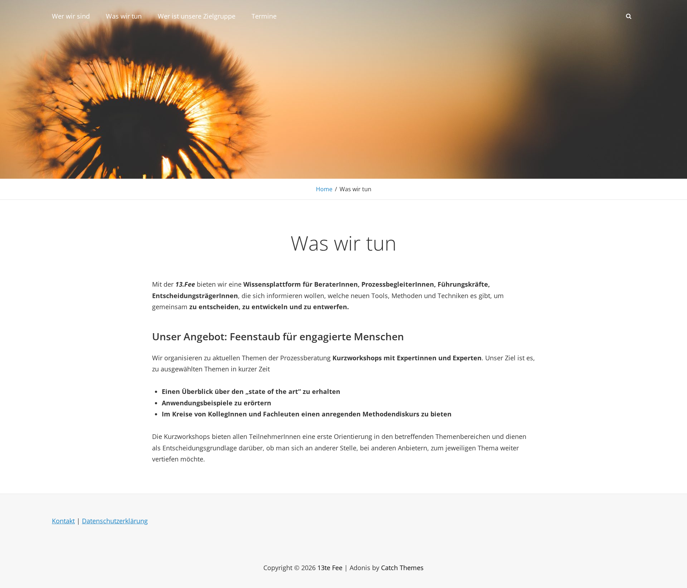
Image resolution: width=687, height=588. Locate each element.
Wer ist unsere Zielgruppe (196, 16)
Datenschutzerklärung (115, 521)
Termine (264, 16)
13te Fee (329, 567)
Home (324, 189)
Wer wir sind (71, 16)
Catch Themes (402, 567)
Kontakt (63, 521)
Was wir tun (124, 16)
